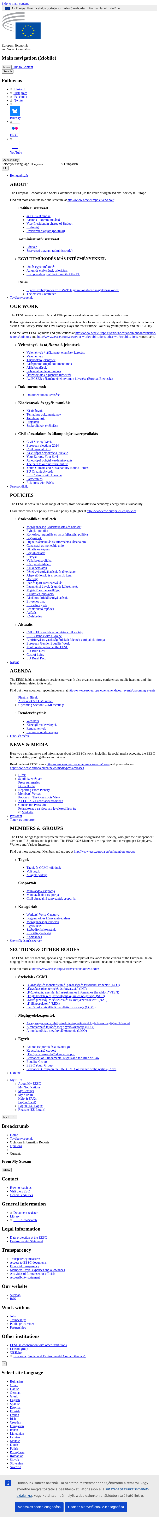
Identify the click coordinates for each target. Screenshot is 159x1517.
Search (7, 71)
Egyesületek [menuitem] (34, 925)
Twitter (19, 100)
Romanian (16, 1456)
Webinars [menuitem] (32, 721)
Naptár (14, 662)
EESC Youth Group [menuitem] (39, 1065)
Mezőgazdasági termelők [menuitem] (42, 922)
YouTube (16, 152)
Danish (14, 1389)
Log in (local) (27, 1102)
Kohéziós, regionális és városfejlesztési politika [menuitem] (57, 534)
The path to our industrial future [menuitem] (47, 464)
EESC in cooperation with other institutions (38, 1345)
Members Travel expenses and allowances (37, 1270)
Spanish (15, 1404)
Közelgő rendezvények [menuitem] (41, 724)
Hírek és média (20, 736)
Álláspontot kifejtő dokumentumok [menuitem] (49, 363)
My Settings (26, 1091)
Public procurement (22, 1323)
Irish (13, 1418)
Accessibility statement (25, 1277)
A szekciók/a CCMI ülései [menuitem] (35, 701)
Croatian (15, 1422)
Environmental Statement (26, 1241)
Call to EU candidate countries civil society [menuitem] (54, 632)
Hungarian (17, 1426)
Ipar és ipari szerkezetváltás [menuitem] (44, 583)
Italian (14, 1430)
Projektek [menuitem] (32, 422)
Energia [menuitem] (31, 556)
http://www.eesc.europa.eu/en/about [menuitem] (90, 200)
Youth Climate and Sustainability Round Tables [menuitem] (57, 468)
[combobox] (71, 164)
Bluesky (15, 118)
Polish (14, 1448)
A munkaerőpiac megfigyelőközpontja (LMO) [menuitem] (56, 1030)
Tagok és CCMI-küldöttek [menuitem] (43, 867)
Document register (25, 1212)
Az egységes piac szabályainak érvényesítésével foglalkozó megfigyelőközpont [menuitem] (78, 1023)
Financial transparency (24, 1266)
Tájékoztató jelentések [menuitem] (40, 360)
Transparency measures (25, 1259)
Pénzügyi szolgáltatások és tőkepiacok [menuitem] (51, 571)
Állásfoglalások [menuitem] (36, 367)
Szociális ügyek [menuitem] (36, 605)
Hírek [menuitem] (22, 775)
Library (15, 1216)
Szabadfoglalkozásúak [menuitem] (41, 929)
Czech (14, 1385)
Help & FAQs (27, 1098)
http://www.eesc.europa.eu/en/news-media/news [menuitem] (78, 764)
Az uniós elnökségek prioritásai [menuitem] (46, 270)
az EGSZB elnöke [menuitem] (38, 216)
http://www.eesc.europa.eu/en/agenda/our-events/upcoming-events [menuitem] (112, 690)
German (15, 1392)
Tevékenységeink (21, 297)
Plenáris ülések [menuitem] (28, 697)
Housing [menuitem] (32, 579)
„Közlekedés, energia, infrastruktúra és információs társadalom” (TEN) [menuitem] (72, 992)
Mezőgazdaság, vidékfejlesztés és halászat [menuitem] (53, 527)
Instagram (20, 93)
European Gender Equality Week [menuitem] (48, 643)
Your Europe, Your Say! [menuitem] (42, 456)
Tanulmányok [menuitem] (35, 418)
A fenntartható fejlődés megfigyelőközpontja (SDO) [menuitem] (60, 1027)
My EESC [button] (17, 1080)
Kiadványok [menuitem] (34, 410)
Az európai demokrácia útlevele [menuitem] (47, 453)
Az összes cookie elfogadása (39, 1507)
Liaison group (19, 1348)
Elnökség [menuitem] (32, 227)
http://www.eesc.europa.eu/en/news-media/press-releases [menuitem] (47, 768)
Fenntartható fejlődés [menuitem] (40, 609)
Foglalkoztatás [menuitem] (35, 553)
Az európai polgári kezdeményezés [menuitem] (49, 460)
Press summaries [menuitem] (29, 782)
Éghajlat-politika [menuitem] (37, 530)
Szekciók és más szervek (26, 940)
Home (14, 1135)
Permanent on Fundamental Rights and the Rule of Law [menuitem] (62, 1058)
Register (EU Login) (31, 1109)
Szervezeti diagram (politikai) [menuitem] (45, 231)
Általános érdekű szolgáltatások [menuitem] (47, 597)
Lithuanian (17, 1433)
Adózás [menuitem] (31, 612)
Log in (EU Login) (30, 1106)
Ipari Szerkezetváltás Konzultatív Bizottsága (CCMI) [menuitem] (60, 1007)
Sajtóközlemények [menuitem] (30, 778)
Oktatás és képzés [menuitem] (38, 549)
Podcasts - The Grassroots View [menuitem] (39, 797)
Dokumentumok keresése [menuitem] (43, 395)
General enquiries (21, 1195)
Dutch (14, 1444)
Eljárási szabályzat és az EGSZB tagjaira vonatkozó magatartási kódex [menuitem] (72, 290)
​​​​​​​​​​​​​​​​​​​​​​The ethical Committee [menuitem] (41, 294)
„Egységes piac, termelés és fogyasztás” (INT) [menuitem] (56, 988)
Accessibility (11, 160)
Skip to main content (15, 3)
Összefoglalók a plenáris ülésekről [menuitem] (48, 375)
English (15, 1400)
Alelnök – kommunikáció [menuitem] (43, 220)
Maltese (15, 1441)
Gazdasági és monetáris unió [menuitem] (45, 545)
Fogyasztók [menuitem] (34, 538)
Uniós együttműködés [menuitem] (40, 266)
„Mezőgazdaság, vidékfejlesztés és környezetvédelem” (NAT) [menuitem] (66, 1000)
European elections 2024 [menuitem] (42, 445)
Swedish (15, 1467)
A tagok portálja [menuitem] (36, 875)
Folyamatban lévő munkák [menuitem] (43, 371)
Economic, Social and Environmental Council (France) (49, 1356)
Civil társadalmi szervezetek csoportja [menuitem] (51, 898)
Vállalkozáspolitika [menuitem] (39, 560)
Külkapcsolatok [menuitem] (36, 568)
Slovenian (16, 1463)
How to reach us (20, 1187)
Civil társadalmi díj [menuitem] (38, 449)
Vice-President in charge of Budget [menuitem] (49, 223)
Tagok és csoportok (22, 819)
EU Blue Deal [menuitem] (35, 651)
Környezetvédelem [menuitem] (38, 564)
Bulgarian (16, 1381)
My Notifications (29, 1087)
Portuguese (17, 1452)
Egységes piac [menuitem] (35, 601)
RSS (13, 1298)
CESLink (16, 1352)
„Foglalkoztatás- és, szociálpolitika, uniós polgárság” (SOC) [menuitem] (65, 996)
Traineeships (18, 1320)
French (14, 1415)
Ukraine (15, 1073)
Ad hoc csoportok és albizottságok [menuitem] (48, 1046)
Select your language (15, 164)
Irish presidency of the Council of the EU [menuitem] (53, 274)
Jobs (13, 1316)
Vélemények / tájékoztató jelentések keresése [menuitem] (55, 352)
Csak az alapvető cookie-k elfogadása (96, 1507)
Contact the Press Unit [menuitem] (32, 804)
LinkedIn (20, 89)
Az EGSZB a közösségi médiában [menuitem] (40, 801)
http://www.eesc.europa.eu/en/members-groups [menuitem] (104, 851)
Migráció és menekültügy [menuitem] (43, 590)
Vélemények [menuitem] (34, 356)
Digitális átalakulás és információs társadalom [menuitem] (56, 542)
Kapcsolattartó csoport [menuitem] (41, 1050)
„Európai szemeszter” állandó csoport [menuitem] (50, 1054)
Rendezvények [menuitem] (36, 728)
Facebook (20, 96)
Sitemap (15, 1295)
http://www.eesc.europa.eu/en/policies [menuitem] (111, 511)
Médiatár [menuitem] (27, 812)
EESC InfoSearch (25, 1220)
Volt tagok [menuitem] (33, 871)
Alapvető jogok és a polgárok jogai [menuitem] (49, 575)
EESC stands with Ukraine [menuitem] (44, 475)
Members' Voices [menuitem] (29, 793)
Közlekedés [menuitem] (34, 616)
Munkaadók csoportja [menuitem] (40, 891)
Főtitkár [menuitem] (31, 247)
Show (6, 1169)
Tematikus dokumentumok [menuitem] (43, 414)
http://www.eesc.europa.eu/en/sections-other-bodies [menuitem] (65, 969)
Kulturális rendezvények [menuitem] (42, 732)
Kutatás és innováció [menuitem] (40, 594)
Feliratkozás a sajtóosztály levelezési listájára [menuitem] (47, 808)
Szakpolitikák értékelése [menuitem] (42, 425)
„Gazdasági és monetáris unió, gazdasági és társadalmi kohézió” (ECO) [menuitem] (73, 985)
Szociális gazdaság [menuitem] (38, 933)
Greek (14, 1396)
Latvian (15, 1437)
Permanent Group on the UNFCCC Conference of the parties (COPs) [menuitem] (71, 1069)
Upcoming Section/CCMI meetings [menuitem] (41, 705)
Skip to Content (22, 67)
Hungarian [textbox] (71, 164)
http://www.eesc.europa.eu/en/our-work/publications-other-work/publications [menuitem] (87, 336)
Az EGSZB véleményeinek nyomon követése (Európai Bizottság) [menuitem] (69, 378)
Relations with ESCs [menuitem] (40, 482)
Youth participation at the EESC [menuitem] (47, 647)
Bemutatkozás (19, 175)
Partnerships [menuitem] (34, 479)
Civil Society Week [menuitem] (39, 441)
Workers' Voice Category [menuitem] (42, 914)
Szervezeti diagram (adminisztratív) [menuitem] (49, 250)
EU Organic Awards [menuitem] (39, 471)
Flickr (14, 135)
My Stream (25, 1094)
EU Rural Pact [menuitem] (36, 658)
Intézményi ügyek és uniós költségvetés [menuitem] (52, 586)
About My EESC (29, 1083)
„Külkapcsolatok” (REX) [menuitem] (43, 1003)
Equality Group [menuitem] (36, 1061)
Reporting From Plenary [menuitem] (34, 790)
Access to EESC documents (28, 1262)
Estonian (15, 1407)
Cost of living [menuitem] (35, 654)
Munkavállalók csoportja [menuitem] (42, 894)
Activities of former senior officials (32, 1273)
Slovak (14, 1459)
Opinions (16, 1146)
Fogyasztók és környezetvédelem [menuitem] (48, 918)
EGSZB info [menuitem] (26, 786)
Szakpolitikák (19, 486)
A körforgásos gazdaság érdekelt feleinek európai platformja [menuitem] (65, 639)
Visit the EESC (20, 1191)
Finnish (15, 1411)
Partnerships (18, 1327)
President (16, 816)
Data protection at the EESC (28, 1237)
